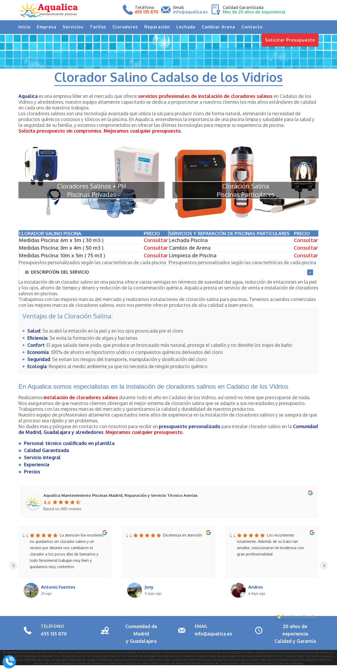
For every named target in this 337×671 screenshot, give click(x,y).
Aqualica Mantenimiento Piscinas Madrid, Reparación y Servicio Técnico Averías (120, 495)
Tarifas (98, 26)
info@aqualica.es (213, 634)
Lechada (185, 26)
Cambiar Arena (218, 26)
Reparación (157, 26)
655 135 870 (54, 634)
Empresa (46, 26)
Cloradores (125, 26)
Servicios (73, 26)
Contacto (252, 26)
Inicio (24, 26)
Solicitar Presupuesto (290, 40)
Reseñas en (299, 616)
